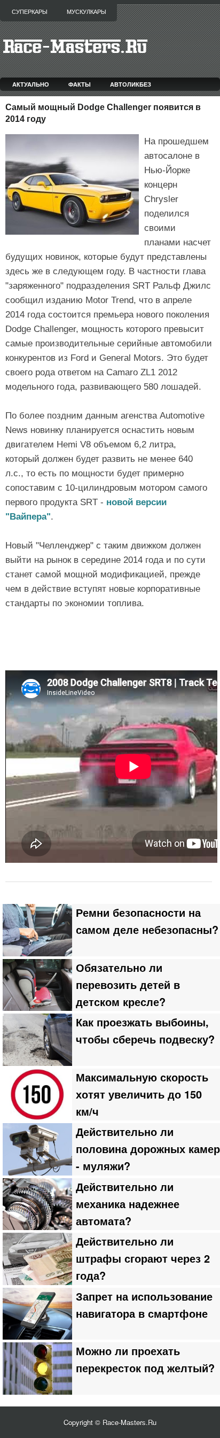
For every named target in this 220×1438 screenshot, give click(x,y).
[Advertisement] (112, 638)
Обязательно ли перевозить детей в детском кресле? (128, 984)
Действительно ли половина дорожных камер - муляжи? (148, 1148)
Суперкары (30, 12)
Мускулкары (86, 12)
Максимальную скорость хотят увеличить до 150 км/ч (142, 1094)
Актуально (30, 84)
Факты (79, 84)
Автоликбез (130, 84)
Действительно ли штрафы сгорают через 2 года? (143, 1258)
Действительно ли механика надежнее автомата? (127, 1203)
